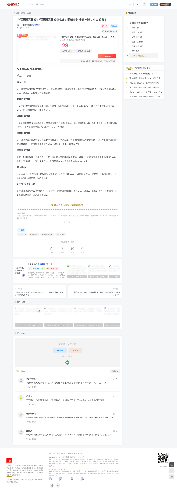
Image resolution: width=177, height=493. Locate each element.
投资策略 (154, 235)
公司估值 (145, 219)
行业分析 (134, 256)
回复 (34, 387)
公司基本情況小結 (139, 122)
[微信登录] (67, 362)
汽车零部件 (143, 243)
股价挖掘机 (27, 24)
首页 (17, 12)
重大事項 (135, 117)
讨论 (32, 4)
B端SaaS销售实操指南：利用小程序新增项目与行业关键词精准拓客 (150, 171)
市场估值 (138, 223)
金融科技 (129, 265)
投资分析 (133, 230)
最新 (17, 371)
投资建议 (156, 231)
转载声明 (108, 461)
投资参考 (146, 231)
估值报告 (137, 220)
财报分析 (156, 261)
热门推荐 (138, 273)
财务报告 (131, 261)
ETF (127, 220)
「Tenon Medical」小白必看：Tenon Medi (145, 297)
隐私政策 (62, 453)
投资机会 (147, 235)
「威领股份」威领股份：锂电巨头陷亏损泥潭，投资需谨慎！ (152, 293)
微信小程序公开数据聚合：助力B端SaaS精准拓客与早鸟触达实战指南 (150, 182)
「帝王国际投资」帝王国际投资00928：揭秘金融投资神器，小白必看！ (62, 19)
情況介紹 (135, 94)
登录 (61, 350)
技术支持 (81, 453)
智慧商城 (66, 457)
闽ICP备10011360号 (77, 457)
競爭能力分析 (137, 108)
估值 (131, 219)
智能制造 (136, 243)
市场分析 (146, 223)
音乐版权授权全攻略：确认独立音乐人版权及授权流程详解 (150, 202)
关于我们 (52, 453)
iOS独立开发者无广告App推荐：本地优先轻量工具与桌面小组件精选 (150, 192)
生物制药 (153, 242)
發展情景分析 (137, 113)
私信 (115, 26)
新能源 (153, 239)
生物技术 (133, 246)
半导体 (131, 223)
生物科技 (141, 247)
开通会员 (166, 4)
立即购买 (107, 56)
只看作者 (115, 371)
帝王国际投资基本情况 (139, 89)
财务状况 (144, 261)
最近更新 (146, 273)
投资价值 (154, 226)
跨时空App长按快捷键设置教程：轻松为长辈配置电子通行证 (150, 161)
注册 (76, 350)
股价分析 (149, 246)
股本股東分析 (137, 99)
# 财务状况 (34, 234)
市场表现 (154, 223)
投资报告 (129, 235)
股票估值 (136, 251)
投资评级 (134, 239)
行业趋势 (142, 256)
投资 (147, 226)
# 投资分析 (22, 234)
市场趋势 (136, 227)
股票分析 (148, 250)
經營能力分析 (137, 103)
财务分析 (154, 256)
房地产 (142, 227)
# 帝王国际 (60, 234)
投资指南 (138, 235)
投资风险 (145, 239)
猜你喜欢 (129, 273)
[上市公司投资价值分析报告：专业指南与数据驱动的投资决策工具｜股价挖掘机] (9, 460)
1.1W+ (37, 268)
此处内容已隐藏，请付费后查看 (68, 204)
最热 (23, 371)
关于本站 (40, 4)
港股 (23, 12)
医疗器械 (153, 220)
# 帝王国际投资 (47, 234)
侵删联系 (71, 453)
